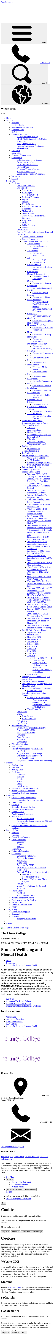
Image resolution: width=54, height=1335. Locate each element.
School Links (17, 891)
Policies (10, 1180)
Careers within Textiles (42, 411)
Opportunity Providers (31, 469)
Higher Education (34, 432)
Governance (17, 157)
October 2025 (33, 635)
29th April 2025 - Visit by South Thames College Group (39, 605)
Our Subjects (22, 188)
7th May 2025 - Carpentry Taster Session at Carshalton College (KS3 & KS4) (38, 599)
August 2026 (32, 674)
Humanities (26, 209)
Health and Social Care (31, 206)
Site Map (10, 1177)
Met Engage (22, 860)
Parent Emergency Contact (23, 898)
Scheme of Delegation (26, 171)
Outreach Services (19, 134)
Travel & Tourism (34, 413)
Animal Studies (33, 244)
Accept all (15, 1232)
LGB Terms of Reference (27, 164)
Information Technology (37, 344)
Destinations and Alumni (32, 420)
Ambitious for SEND (25, 865)
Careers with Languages (43, 353)
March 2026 (32, 646)
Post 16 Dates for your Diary (34, 630)
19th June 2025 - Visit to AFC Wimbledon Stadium (39, 589)
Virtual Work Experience (37, 709)
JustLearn (21, 735)
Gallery (15, 178)
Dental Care (22, 863)
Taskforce (16, 150)
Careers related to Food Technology (42, 310)
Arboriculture (32, 251)
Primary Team (17, 770)
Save (24, 1333)
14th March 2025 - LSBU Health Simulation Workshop (39, 626)
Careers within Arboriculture (39, 254)
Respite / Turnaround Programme (30, 146)
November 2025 (34, 637)
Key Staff (21, 751)
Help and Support (19, 902)
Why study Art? (39, 260)
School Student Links (26, 895)
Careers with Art (39, 262)
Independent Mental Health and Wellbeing (34, 760)
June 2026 (31, 653)
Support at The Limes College (29, 753)
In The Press (22, 870)
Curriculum (16, 183)
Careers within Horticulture (39, 340)
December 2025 (33, 639)
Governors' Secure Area (21, 155)
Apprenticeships (34, 430)
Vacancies (16, 176)
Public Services (28, 225)
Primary (9, 763)
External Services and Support (29, 756)
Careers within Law (41, 358)
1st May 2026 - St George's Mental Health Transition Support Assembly (38, 481)
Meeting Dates (23, 167)
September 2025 (34, 632)
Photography (32, 379)
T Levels (31, 439)
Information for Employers (33, 467)
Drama (30, 281)
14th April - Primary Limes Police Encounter (38, 501)
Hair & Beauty (28, 204)
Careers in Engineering (42, 288)
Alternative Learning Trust (22, 127)
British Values (22, 230)
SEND (14, 132)
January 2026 (32, 642)
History (30, 332)
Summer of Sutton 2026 (27, 856)
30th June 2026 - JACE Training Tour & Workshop (38, 475)
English (25, 199)
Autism (20, 884)
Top (3, 1203)
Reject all (5, 1232)
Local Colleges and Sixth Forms (35, 455)
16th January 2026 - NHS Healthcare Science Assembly (39, 526)
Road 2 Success (23, 737)
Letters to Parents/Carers (22, 905)
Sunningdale (22, 742)
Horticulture (32, 337)
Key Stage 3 (22, 721)
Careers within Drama (42, 283)
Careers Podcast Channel (32, 237)
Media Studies (28, 213)
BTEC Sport (27, 192)
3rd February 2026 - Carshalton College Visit (37, 517)
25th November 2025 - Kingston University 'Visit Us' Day (39, 557)
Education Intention (20, 744)
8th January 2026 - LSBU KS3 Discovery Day (38, 538)
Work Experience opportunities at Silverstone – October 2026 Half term (41, 703)
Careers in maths (39, 362)
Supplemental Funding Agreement (31, 174)
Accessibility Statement (21, 1182)
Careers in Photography (42, 381)
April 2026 (31, 649)
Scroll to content (8, 2)
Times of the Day (19, 839)
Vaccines (15, 835)
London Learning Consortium (39, 462)
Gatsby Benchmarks (30, 451)
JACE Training (33, 460)
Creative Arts (27, 190)
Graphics (31, 318)
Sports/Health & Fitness (37, 407)
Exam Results (27, 716)
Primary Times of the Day (22, 809)
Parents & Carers (13, 830)
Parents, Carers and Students (23, 791)
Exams (19, 714)
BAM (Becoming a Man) (27, 137)
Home (8, 118)
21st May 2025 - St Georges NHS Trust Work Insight (39, 594)
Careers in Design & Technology (41, 277)
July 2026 (31, 656)
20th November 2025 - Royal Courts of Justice (39, 563)
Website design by (18, 1198)
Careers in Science (40, 404)
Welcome (15, 123)
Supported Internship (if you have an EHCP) (39, 435)
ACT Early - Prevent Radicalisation (31, 867)
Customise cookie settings (32, 1232)
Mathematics (27, 211)
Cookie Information (20, 1184)
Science (25, 227)
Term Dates (16, 849)
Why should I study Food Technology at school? (41, 304)
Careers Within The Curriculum (35, 241)
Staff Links (21, 893)
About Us (10, 120)
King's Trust (27, 220)
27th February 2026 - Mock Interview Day (38, 505)
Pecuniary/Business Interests (28, 169)
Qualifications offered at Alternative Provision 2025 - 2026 (31, 729)
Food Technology (34, 299)
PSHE (24, 223)
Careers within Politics (42, 386)
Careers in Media (40, 372)
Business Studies (34, 265)
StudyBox (21, 739)
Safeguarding (11, 909)
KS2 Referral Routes (25, 819)
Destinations (22, 711)
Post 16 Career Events (31, 472)
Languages (31, 351)
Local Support (28, 758)
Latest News (17, 802)
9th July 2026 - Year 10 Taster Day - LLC (42, 659)
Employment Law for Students (24, 900)
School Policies (18, 812)
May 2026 (31, 651)
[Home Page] (15, 928)
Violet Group (22, 148)
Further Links (27, 446)
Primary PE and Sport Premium (25, 788)
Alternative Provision (20, 725)
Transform (26, 874)
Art (28, 258)
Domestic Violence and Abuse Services (33, 872)
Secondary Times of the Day (23, 807)
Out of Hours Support (21, 837)
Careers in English (40, 292)
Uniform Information (20, 851)
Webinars (15, 832)
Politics (30, 383)
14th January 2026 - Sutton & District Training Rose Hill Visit (39, 532)
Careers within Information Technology (43, 347)
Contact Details (18, 125)
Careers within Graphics (43, 320)
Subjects (20, 777)
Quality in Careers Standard (33, 681)
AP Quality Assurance (26, 732)
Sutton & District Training (38, 465)
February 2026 (33, 644)
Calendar (15, 805)
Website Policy (18, 1187)
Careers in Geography (42, 316)
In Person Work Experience (38, 697)
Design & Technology (31, 197)
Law (29, 355)
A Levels (31, 427)
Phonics (20, 779)
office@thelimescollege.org (12, 1146)
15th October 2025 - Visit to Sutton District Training (38, 568)
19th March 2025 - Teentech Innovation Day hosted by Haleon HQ (39, 620)
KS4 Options (17, 746)
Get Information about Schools (29, 160)
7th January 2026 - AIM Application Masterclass (37, 543)
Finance (25, 202)
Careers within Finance (42, 297)
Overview (21, 774)
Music (29, 374)
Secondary (10, 181)
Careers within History (42, 334)
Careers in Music (40, 376)
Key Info (10, 795)
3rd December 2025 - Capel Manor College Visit (38, 552)
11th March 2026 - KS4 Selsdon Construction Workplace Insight (37, 511)
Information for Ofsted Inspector (30, 800)
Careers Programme (30, 239)
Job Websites (27, 453)
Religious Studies (34, 400)
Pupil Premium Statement (22, 814)
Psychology (32, 388)
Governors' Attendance (26, 162)
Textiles (30, 409)
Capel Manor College (36, 458)
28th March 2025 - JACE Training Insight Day (37, 615)
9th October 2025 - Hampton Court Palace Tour (39, 577)
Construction (32, 272)
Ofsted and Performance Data (24, 798)
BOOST (20, 846)
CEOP (14, 907)
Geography (32, 313)
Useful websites (33, 448)
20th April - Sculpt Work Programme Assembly (37, 491)
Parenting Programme (26, 858)
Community (16, 853)
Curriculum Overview (26, 185)
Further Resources (34, 690)
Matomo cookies (14, 1287)
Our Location (17, 765)
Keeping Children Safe (26, 919)
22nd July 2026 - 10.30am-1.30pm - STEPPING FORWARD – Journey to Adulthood (42, 667)
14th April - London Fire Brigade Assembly (37, 496)
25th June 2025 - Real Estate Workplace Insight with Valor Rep (39, 583)
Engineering (32, 285)
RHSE (19, 784)
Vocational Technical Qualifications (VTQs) (36, 442)
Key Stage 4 (22, 723)
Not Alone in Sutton (30, 877)
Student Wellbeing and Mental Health (27, 749)
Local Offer (16, 153)
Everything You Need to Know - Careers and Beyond (35, 424)
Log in (9, 923)
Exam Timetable (29, 718)
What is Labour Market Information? (37, 688)
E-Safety (15, 916)
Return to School (19, 816)
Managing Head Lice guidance (24, 793)
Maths (29, 360)
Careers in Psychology (42, 390)
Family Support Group (26, 143)
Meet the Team (18, 130)
